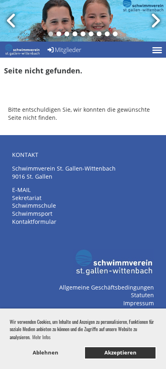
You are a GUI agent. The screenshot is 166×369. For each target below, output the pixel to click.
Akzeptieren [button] (120, 352)
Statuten (142, 295)
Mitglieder (68, 50)
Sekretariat (27, 198)
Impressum (138, 303)
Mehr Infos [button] (41, 337)
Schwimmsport (32, 213)
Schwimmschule (34, 205)
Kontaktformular (34, 221)
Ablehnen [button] (45, 352)
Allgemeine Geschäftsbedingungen (106, 287)
